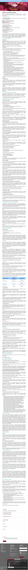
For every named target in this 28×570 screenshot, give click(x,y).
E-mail (20, 549)
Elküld (5, 541)
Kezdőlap (2, 546)
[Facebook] (13, 9)
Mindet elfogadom (11, 567)
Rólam (1, 549)
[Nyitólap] (14, 5)
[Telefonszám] (12, 9)
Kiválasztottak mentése (17, 567)
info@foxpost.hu (6, 321)
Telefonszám (5, 526)
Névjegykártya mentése (7, 516)
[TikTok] (15, 9)
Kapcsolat (2, 550)
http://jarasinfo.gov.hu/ (5, 462)
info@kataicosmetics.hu (11, 23)
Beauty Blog (2, 548)
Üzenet (4, 529)
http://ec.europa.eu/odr (5, 459)
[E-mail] (10, 9)
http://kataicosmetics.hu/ (8, 514)
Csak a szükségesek (24, 567)
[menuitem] (25, 1)
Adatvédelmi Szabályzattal (11, 505)
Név (4, 521)
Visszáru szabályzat (3, 551)
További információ (10, 568)
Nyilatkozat (5, 537)
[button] (27, 1)
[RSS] (17, 9)
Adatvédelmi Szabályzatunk (6, 188)
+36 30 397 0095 (9, 512)
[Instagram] (14, 9)
